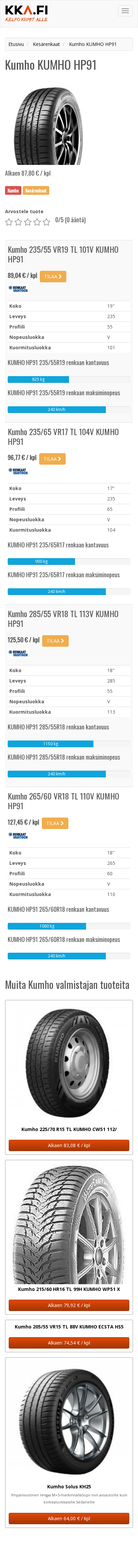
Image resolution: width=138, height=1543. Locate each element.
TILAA (51, 276)
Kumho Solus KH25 (69, 1486)
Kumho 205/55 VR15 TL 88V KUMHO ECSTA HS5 (69, 1326)
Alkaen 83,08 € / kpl (69, 1145)
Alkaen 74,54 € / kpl (69, 1343)
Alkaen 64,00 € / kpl (69, 1518)
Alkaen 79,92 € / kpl (69, 1305)
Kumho (13, 190)
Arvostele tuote (24, 211)
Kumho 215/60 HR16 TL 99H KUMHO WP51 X (69, 1289)
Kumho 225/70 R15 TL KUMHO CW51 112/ (69, 1129)
